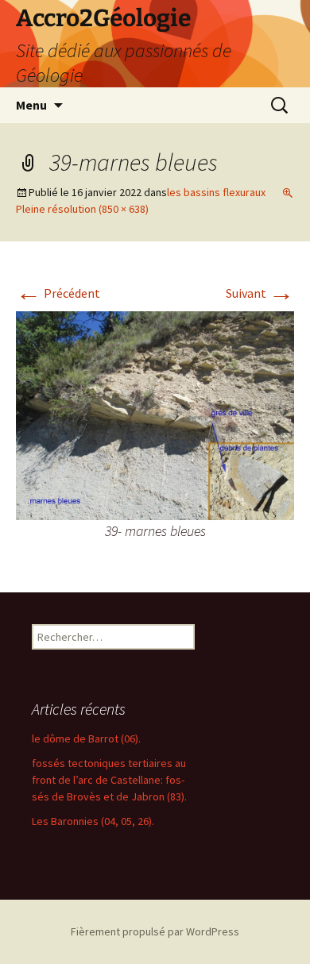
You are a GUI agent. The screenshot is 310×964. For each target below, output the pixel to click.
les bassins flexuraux (216, 192)
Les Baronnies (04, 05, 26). (93, 821)
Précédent (58, 293)
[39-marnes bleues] (155, 414)
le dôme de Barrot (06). (86, 738)
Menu (31, 105)
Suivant (260, 293)
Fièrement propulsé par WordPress (155, 931)
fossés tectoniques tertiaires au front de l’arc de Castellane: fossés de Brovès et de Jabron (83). (109, 780)
